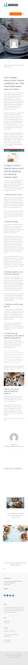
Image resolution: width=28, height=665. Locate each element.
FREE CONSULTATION (15, 13)
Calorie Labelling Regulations (10, 65)
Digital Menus (21, 65)
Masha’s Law (6, 622)
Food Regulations (8, 66)
